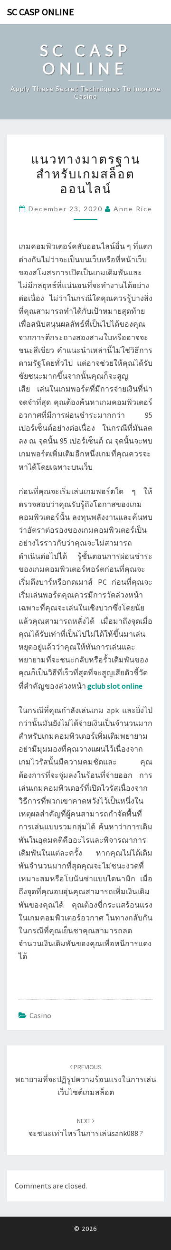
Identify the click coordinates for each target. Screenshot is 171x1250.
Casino (40, 1015)
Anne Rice (133, 209)
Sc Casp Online (40, 12)
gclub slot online (114, 686)
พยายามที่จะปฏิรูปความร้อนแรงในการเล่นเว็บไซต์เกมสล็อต (85, 1080)
